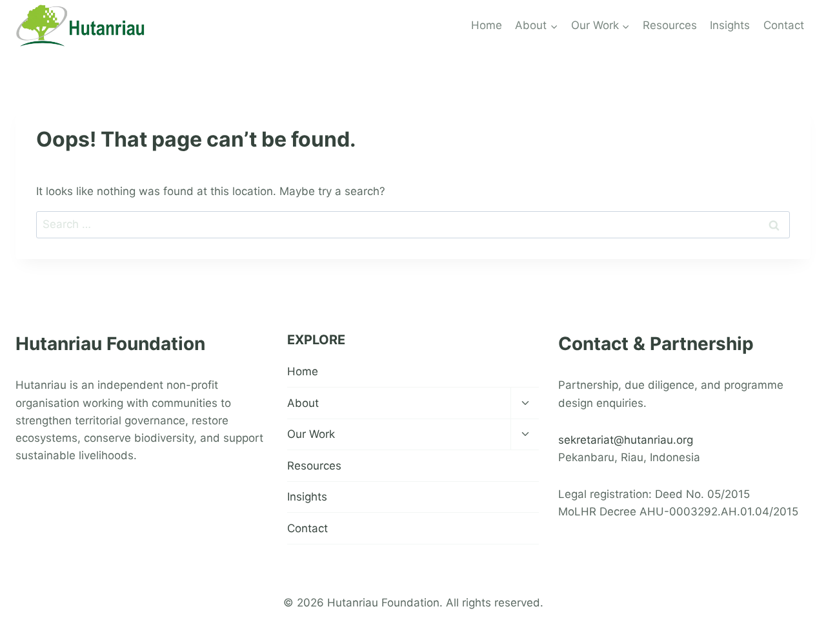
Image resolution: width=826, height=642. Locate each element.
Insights (730, 25)
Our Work (311, 434)
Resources (670, 25)
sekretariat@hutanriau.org (625, 439)
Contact (783, 25)
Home (486, 25)
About (303, 403)
